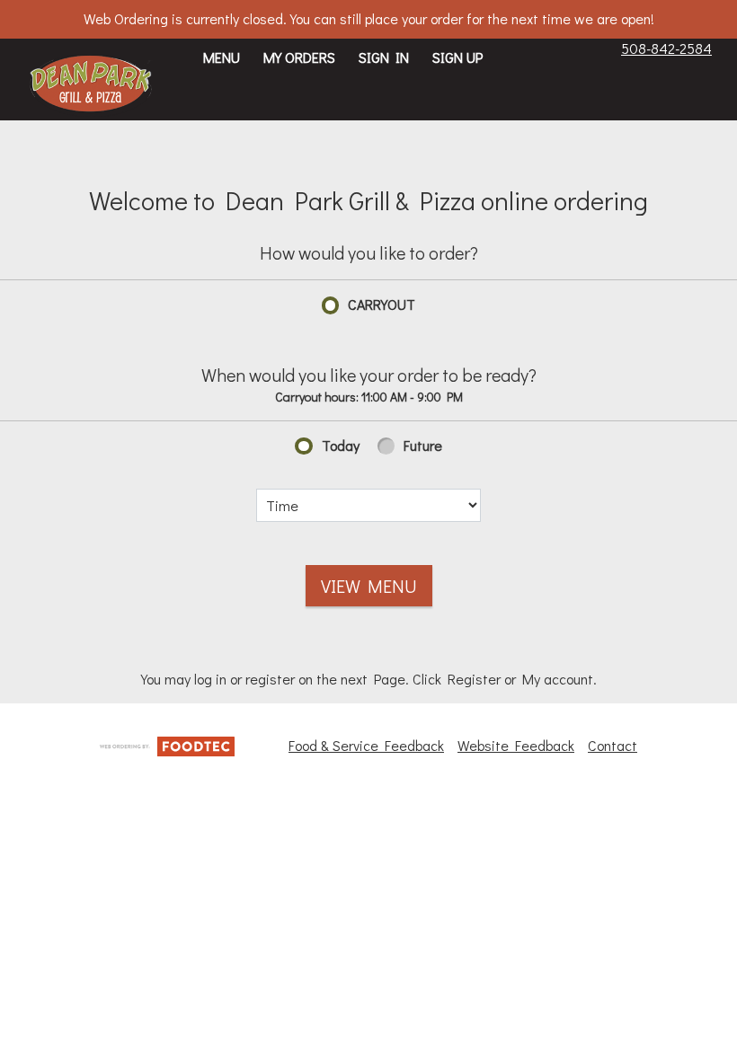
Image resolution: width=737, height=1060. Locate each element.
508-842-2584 (666, 48)
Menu (221, 57)
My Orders (299, 57)
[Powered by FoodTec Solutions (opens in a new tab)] (167, 744)
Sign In (384, 57)
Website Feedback (515, 745)
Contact (612, 745)
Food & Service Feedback (366, 745)
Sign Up (457, 57)
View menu (369, 585)
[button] (91, 85)
